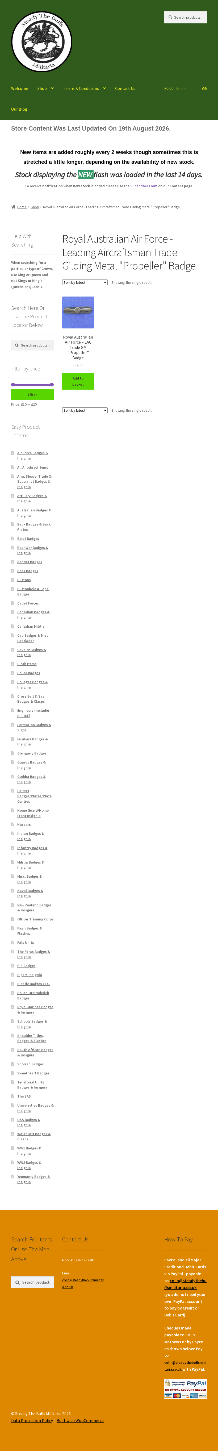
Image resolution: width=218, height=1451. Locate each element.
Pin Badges (26, 965)
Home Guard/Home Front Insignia (33, 813)
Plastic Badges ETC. (33, 983)
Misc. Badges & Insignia (29, 879)
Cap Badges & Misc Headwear (32, 638)
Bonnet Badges (29, 561)
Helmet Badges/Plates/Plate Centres (34, 796)
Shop (42, 88)
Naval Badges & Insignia (30, 893)
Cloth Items (27, 663)
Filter (32, 394)
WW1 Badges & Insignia (29, 1151)
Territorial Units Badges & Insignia (32, 1085)
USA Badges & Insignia (28, 1122)
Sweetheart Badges (33, 1073)
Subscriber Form (143, 186)
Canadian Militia (31, 626)
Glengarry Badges (32, 753)
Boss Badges (27, 570)
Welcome (19, 88)
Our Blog (19, 109)
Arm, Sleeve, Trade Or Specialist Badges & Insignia (35, 481)
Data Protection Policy (32, 1420)
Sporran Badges (30, 1064)
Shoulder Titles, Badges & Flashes (32, 1038)
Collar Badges (28, 672)
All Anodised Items (32, 467)
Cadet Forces (28, 603)
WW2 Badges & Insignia (29, 1165)
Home (22, 207)
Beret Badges (28, 538)
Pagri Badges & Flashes (29, 931)
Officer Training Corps (35, 919)
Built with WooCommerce (80, 1420)
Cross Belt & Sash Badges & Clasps (32, 699)
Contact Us (125, 88)
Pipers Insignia (29, 974)
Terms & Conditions (81, 88)
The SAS (24, 1096)
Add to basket (78, 381)
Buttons (24, 579)
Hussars (24, 824)
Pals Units (25, 942)
